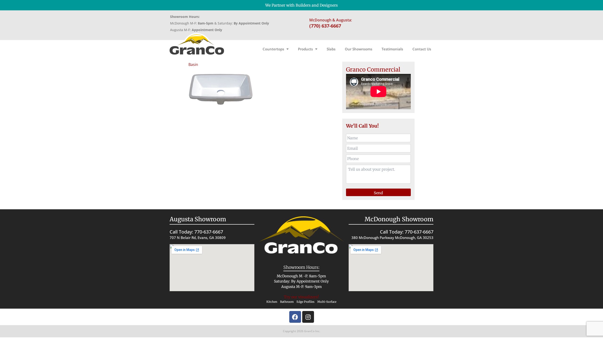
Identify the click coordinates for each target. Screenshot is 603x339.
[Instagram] (308, 317)
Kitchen (271, 301)
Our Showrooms (358, 49)
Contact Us (421, 49)
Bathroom (287, 301)
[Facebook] (295, 317)
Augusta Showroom (198, 219)
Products (305, 49)
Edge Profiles (305, 301)
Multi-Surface (326, 301)
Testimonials (392, 49)
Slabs (331, 49)
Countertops (273, 49)
